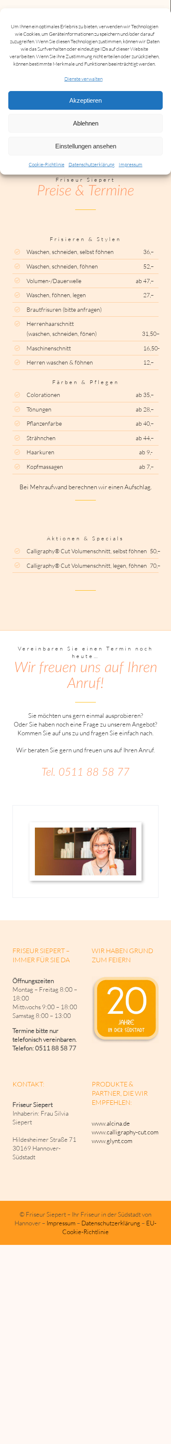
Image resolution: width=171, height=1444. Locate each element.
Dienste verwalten (83, 79)
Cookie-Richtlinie (46, 164)
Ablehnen (85, 123)
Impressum (130, 164)
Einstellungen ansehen (85, 146)
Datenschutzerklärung (91, 164)
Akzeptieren (85, 100)
